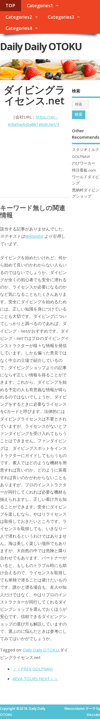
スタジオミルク (85, 149)
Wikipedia (34, 236)
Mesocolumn (74, 708)
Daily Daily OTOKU (41, 46)
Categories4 (19, 28)
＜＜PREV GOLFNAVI (32, 669)
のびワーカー (83, 163)
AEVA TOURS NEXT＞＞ (35, 678)
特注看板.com (84, 170)
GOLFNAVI (81, 156)
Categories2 (19, 17)
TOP (10, 6)
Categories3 (61, 17)
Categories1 (40, 6)
